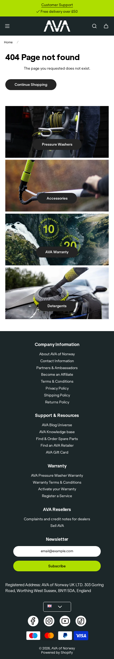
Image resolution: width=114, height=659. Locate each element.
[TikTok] (81, 621)
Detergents (57, 305)
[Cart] (106, 26)
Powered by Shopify (57, 652)
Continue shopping (31, 84)
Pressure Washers (57, 144)
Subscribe (57, 566)
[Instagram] (49, 621)
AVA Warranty (57, 252)
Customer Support (57, 4)
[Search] (94, 26)
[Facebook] (33, 621)
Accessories (57, 198)
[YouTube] (65, 621)
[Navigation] (7, 26)
